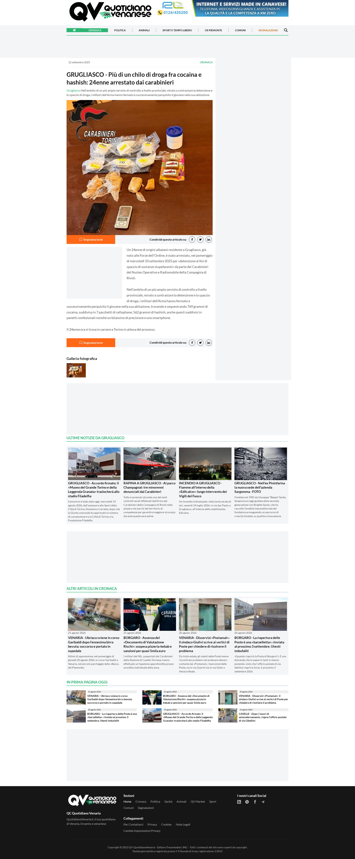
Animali (144, 30)
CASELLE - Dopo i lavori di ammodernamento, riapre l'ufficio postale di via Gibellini (262, 717)
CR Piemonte (213, 30)
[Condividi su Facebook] (192, 239)
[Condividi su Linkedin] (209, 239)
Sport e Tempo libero (177, 30)
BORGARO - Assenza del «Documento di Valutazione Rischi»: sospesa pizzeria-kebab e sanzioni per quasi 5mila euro (148, 644)
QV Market (198, 801)
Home (127, 801)
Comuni (240, 30)
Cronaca (95, 30)
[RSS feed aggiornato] (239, 802)
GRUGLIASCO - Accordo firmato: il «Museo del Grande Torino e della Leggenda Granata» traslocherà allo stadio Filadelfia (93, 489)
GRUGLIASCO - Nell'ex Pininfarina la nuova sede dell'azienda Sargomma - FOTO (259, 487)
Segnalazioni (268, 30)
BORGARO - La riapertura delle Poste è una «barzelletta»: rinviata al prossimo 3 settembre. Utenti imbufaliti (259, 644)
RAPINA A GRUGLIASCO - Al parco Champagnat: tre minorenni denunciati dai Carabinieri (149, 487)
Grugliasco (73, 90)
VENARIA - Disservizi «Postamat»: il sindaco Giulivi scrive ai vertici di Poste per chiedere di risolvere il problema (204, 644)
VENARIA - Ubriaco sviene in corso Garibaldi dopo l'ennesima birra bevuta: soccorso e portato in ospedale (93, 644)
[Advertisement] (253, 90)
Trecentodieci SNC (177, 847)
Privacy (152, 824)
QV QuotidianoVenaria (142, 847)
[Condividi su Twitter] (200, 239)
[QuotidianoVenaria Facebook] (255, 802)
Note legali (183, 824)
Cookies (166, 824)
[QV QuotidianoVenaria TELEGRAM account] (263, 802)
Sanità (168, 801)
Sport (212, 801)
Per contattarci (133, 824)
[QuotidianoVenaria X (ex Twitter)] (247, 802)
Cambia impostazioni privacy (142, 830)
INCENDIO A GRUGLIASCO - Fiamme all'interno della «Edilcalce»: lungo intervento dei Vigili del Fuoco (203, 489)
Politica (120, 30)
